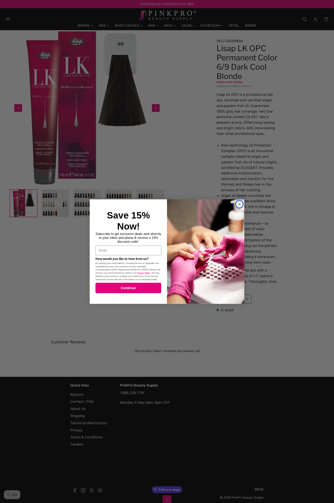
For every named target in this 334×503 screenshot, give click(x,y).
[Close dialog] (239, 204)
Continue (128, 288)
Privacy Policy (143, 273)
